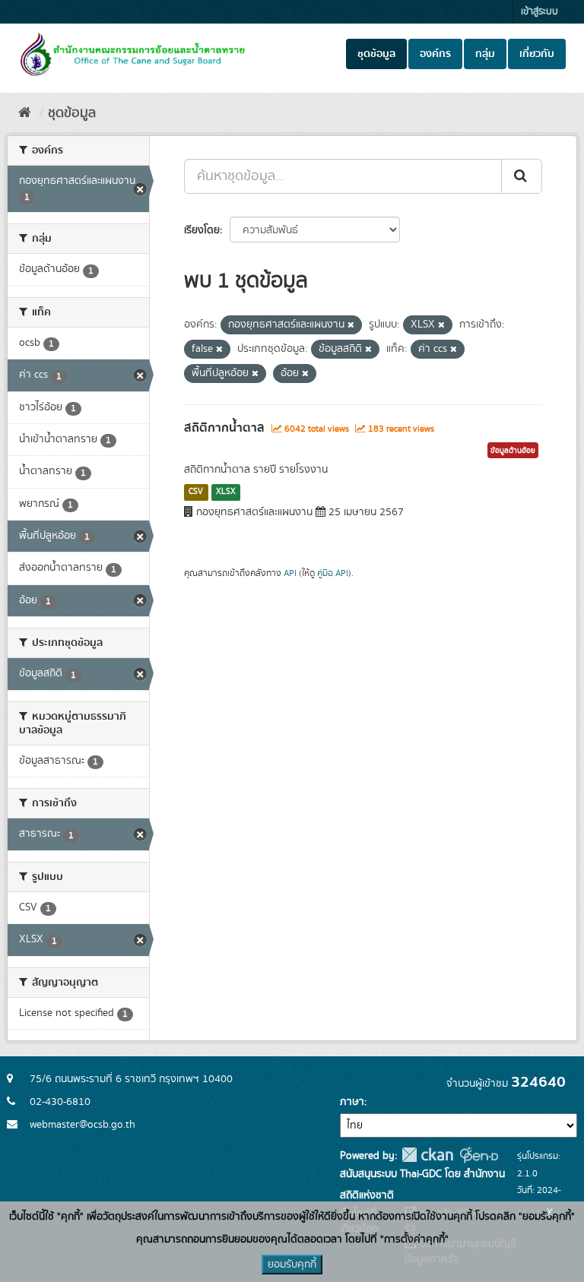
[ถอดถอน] (351, 325)
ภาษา (352, 1101)
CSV (196, 492)
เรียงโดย (202, 230)
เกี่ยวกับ (536, 54)
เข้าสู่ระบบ (539, 12)
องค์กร (435, 54)
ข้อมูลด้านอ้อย (512, 450)
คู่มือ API (332, 573)
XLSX (226, 492)
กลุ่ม (485, 54)
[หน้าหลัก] (24, 113)
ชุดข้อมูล (376, 54)
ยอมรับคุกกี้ (292, 1264)
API (290, 573)
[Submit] (521, 176)
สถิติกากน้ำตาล (224, 428)
